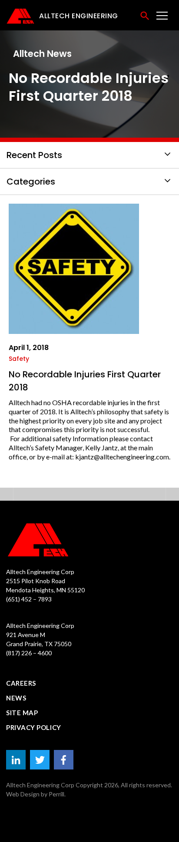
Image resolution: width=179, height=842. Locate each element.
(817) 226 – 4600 (29, 653)
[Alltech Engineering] (89, 539)
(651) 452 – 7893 (29, 599)
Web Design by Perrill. (36, 794)
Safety (19, 358)
